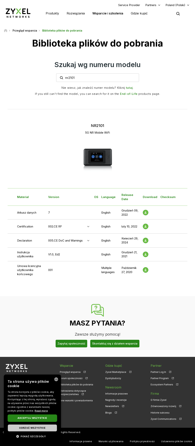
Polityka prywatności (142, 441)
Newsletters (112, 406)
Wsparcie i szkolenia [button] (107, 13)
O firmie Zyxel (158, 399)
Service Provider (129, 5)
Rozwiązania (76, 13)
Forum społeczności (71, 378)
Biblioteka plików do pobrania (76, 384)
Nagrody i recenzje (116, 399)
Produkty (52, 13)
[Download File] (145, 212)
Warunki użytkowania (111, 441)
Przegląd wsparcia (70, 372)
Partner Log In (158, 372)
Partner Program (160, 378)
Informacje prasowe (116, 393)
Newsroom (113, 387)
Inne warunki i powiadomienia (76, 400)
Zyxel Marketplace (115, 372)
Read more (41, 410)
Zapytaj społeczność (71, 343)
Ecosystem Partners (162, 384)
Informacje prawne (81, 441)
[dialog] (32, 408)
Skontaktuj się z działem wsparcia (114, 343)
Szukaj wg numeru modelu (97, 64)
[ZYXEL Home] (18, 13)
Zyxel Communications (163, 418)
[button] (32, 436)
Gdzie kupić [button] (139, 13)
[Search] (178, 13)
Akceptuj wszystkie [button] (32, 418)
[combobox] (56, 379)
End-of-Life (128, 94)
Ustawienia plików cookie (176, 441)
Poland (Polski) (175, 5)
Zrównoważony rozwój (163, 406)
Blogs (108, 412)
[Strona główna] (5, 30)
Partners (150, 5)
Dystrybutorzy (113, 378)
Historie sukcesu (160, 412)
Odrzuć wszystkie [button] (32, 427)
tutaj (129, 88)
